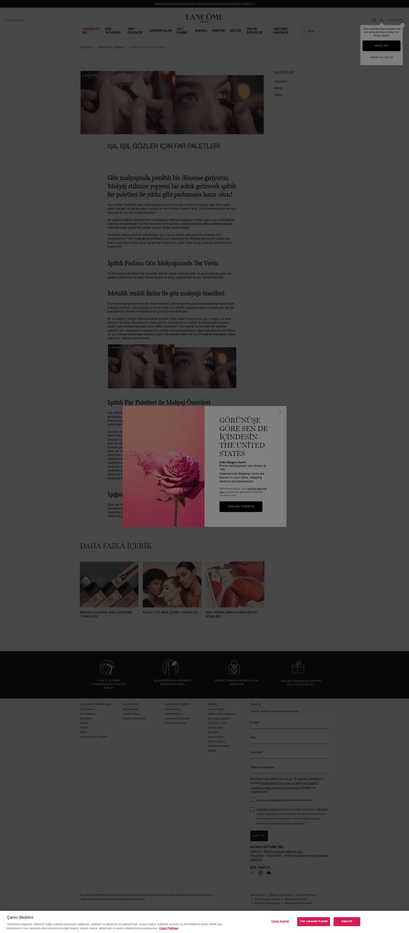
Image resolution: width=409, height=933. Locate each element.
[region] (204, 922)
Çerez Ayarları (280, 921)
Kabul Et (347, 921)
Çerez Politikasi (168, 928)
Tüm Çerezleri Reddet (314, 921)
